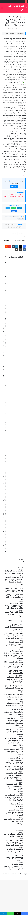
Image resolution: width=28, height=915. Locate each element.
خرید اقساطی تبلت (21, 561)
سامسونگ (12, 233)
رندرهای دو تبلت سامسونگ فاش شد (15, 194)
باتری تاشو (21, 233)
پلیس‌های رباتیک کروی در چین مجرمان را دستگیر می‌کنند (3, 352)
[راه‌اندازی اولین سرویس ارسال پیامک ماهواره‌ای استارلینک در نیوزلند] (5, 472)
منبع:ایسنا (24, 175)
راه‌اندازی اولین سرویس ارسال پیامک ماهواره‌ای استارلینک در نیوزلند (5, 512)
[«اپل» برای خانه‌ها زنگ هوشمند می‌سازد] (5, 302)
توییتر (8, 208)
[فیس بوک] (24, 246)
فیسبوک (14, 211)
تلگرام (19, 208)
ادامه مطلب (13, 186)
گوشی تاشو (21, 236)
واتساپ (13, 208)
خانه (23, 16)
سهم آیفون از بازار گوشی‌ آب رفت (16, 199)
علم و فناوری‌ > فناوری (17, 16)
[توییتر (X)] (20, 246)
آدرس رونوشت (6, 240)
